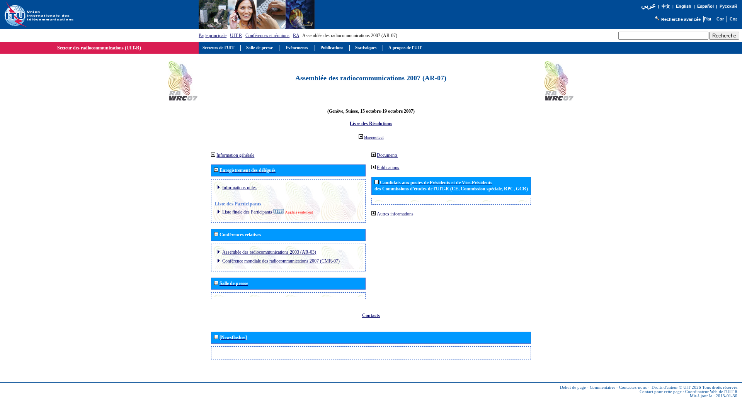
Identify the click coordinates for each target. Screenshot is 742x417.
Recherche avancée (681, 19)
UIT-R (236, 35)
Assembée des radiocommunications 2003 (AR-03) (269, 252)
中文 (666, 6)
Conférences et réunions (267, 35)
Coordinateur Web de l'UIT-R (711, 392)
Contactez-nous (633, 387)
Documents (387, 155)
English (683, 6)
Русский (728, 6)
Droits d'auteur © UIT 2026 (676, 387)
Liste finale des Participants (247, 212)
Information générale (235, 155)
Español (705, 6)
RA (296, 35)
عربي (648, 5)
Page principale (212, 35)
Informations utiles (239, 187)
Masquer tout (374, 137)
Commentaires (602, 387)
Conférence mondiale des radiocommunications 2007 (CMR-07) (281, 261)
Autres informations (395, 214)
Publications (388, 167)
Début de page (573, 387)
